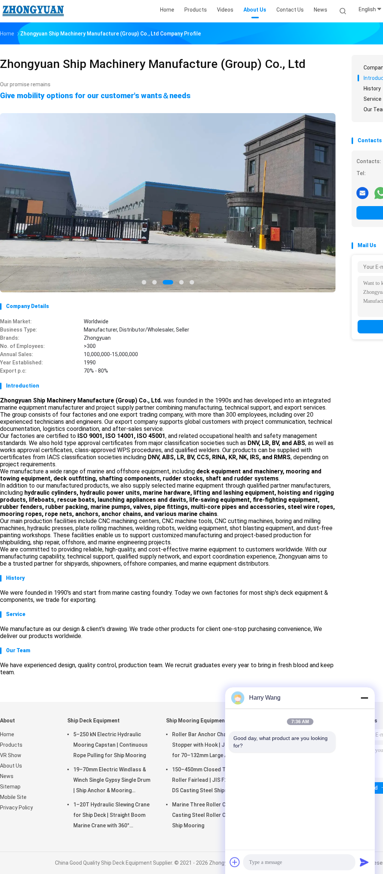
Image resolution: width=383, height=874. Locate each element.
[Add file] (235, 862)
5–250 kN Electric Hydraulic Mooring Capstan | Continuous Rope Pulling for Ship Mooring (110, 744)
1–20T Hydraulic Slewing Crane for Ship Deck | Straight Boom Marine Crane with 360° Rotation (111, 816)
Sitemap (10, 787)
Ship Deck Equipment (93, 721)
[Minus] (364, 697)
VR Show (10, 755)
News (6, 776)
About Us (11, 766)
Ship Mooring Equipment (196, 721)
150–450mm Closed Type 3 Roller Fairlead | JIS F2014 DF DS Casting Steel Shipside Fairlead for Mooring (208, 781)
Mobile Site (13, 797)
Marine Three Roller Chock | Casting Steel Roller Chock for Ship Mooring (209, 815)
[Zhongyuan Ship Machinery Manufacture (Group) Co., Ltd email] (362, 193)
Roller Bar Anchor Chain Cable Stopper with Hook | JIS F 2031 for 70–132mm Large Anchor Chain (209, 746)
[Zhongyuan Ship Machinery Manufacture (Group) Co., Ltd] (33, 11)
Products (11, 745)
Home (7, 734)
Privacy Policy (16, 808)
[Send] (364, 862)
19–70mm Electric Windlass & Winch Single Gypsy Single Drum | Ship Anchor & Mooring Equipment (111, 781)
